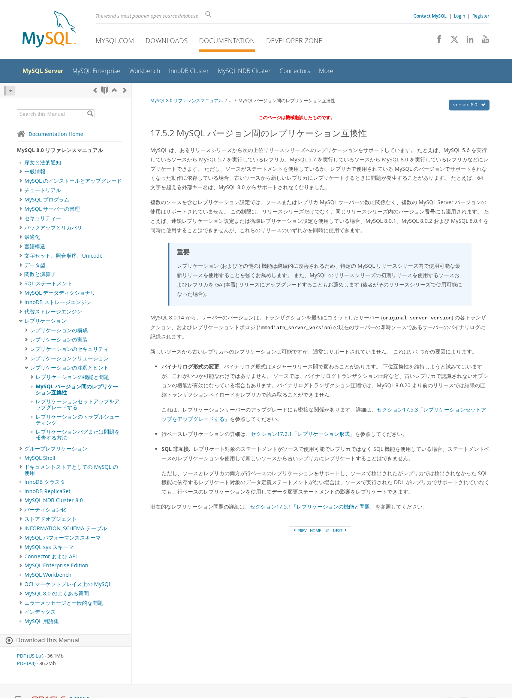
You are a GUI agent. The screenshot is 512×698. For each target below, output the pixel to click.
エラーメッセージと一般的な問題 (63, 603)
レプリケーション (45, 321)
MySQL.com (115, 40)
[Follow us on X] (452, 41)
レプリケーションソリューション (69, 358)
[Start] (104, 90)
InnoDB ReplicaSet (47, 491)
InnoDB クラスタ (44, 482)
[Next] (124, 90)
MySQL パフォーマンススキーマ (62, 537)
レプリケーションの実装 (59, 339)
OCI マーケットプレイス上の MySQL (67, 584)
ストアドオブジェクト (50, 519)
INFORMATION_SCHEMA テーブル (65, 528)
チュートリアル (42, 190)
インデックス (40, 612)
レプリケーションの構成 (59, 330)
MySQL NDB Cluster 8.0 (53, 500)
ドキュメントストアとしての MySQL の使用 (71, 470)
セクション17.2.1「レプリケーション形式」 (303, 433)
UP (327, 530)
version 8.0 (465, 104)
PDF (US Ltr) (30, 656)
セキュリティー (42, 218)
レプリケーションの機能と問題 (72, 377)
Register (481, 16)
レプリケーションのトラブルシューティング (78, 419)
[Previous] (95, 90)
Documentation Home (55, 133)
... (230, 100)
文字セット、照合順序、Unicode (63, 255)
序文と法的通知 (42, 162)
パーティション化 (45, 509)
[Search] (90, 114)
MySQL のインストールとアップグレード (73, 180)
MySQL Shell (39, 458)
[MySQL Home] (49, 30)
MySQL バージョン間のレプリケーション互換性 (77, 389)
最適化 (32, 237)
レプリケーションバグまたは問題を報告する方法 (78, 434)
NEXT (338, 530)
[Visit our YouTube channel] (483, 41)
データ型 (34, 265)
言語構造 (34, 246)
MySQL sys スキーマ (48, 547)
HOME (315, 530)
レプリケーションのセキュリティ (69, 349)
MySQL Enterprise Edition (56, 565)
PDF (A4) (26, 663)
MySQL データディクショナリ (60, 292)
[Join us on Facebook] (436, 41)
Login (459, 16)
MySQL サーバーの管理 (52, 209)
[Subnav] (21, 171)
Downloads (166, 40)
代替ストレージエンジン (53, 311)
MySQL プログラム (46, 199)
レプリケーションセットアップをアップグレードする (78, 404)
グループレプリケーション (55, 448)
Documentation (227, 40)
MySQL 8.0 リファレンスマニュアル (186, 100)
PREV (301, 530)
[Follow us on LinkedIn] (467, 41)
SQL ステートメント (48, 283)
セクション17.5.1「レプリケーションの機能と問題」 (312, 506)
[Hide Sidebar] (9, 90)
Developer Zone (294, 40)
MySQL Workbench (48, 574)
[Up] (114, 90)
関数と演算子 (40, 274)
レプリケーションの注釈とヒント (69, 367)
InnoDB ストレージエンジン (57, 302)
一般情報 (34, 171)
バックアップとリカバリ (53, 227)
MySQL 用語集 (41, 621)
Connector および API (50, 556)
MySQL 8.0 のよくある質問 (56, 593)
